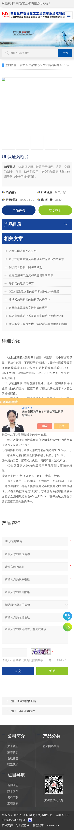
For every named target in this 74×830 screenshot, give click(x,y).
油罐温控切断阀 (26, 701)
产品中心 (34, 65)
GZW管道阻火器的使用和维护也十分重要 (34, 291)
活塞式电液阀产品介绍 (23, 251)
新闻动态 (12, 785)
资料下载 (12, 797)
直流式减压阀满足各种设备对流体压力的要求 (36, 259)
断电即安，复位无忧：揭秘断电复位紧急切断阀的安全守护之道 (40, 324)
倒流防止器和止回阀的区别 (25, 267)
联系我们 (55, 210)
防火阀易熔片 (51, 65)
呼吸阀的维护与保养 (21, 283)
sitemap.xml (53, 825)
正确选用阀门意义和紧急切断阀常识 (31, 275)
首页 (22, 65)
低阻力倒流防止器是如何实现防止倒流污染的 (36, 315)
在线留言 (12, 758)
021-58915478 (67, 616)
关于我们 (12, 746)
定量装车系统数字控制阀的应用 (28, 307)
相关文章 (13, 238)
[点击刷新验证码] (41, 651)
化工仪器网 (22, 825)
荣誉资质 (12, 752)
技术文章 (12, 791)
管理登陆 (38, 825)
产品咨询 (18, 210)
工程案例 (12, 803)
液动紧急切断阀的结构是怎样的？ (29, 299)
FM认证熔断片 (26, 711)
